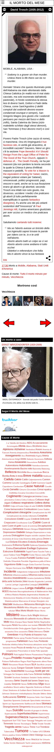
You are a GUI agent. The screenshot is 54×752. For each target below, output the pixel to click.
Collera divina (42, 502)
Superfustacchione (27, 713)
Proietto (16, 657)
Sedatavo (25, 677)
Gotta (31, 564)
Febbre (12, 555)
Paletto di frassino (33, 634)
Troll (38, 727)
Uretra (18, 735)
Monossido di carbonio (25, 618)
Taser (23, 720)
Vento (28, 739)
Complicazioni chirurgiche (17, 512)
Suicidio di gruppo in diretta (36, 710)
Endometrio (7, 545)
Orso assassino (21, 631)
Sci (13, 674)
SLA (33, 664)
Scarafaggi (29, 671)
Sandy (13, 668)
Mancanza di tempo (27, 601)
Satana (37, 667)
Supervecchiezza (16, 717)
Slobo (49, 693)
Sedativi (33, 677)
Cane (33, 482)
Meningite (40, 604)
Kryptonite (39, 581)
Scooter (8, 677)
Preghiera (47, 654)
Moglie (36, 615)
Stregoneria (25, 706)
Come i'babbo (44, 509)
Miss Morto (21, 610)
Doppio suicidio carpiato (35, 535)
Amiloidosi (30, 449)
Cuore (37, 522)
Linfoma (6, 588)
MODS (5, 591)
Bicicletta (21, 472)
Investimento (19, 578)
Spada (48, 697)
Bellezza (10, 472)
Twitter (35, 731)
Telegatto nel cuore (43, 720)
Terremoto (8, 723)
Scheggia (7, 674)
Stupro (9, 710)
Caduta (9, 479)
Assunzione (32, 462)
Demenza (18, 528)
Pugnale (37, 658)
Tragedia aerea (13, 726)
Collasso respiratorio (22, 502)
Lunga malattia (35, 588)
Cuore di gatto (14, 525)
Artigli (17, 459)
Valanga (39, 735)
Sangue (21, 667)
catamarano (36, 743)
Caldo (25, 479)
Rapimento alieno (39, 661)
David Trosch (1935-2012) (27, 9)
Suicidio (17, 710)
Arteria (45, 455)
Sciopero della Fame (24, 674)
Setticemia (32, 684)
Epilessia (34, 545)
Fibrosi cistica (41, 555)
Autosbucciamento (40, 465)
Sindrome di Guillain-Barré (20, 690)
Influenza (7, 575)
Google (25, 564)
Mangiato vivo (43, 601)
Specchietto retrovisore (40, 700)
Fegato (25, 554)
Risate (21, 664)
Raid (29, 661)
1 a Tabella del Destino (16, 443)
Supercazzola (10, 714)
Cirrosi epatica (44, 489)
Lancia (8, 584)
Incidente (10, 571)
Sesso (24, 684)
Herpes (9, 568)
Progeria (7, 658)
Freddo (14, 558)
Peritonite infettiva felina (12, 644)
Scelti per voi (42, 671)
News (15, 625)
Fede (18, 555)
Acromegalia (12, 446)
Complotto (42, 515)
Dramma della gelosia (33, 539)
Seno (17, 680)
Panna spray (19, 638)
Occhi (49, 625)
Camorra (6, 482)
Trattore (25, 727)
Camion (46, 479)
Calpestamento (35, 479)
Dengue (34, 529)
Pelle (36, 641)
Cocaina (21, 493)
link (5, 260)
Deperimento (44, 529)
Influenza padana (20, 575)
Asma (11, 462)
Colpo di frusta (17, 506)
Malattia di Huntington (40, 598)
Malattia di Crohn (23, 598)
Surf (14, 720)
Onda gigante (25, 628)
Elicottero (23, 542)
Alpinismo (8, 449)
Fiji (48, 554)
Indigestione (22, 572)
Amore (38, 449)
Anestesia (34, 452)
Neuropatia (6, 625)
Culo (30, 523)
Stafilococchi (30, 704)
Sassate (29, 667)
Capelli (49, 483)
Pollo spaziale (42, 651)
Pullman (46, 658)
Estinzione (8, 551)
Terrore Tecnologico (22, 724)
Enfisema (17, 545)
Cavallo (48, 486)
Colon (6, 506)
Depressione (9, 532)
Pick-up (36, 648)
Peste (13, 648)
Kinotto (31, 581)
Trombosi (44, 727)
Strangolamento (11, 706)
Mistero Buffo (26, 615)
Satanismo (46, 667)
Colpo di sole (29, 506)
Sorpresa (31, 697)
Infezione (45, 571)
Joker (25, 581)
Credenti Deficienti (40, 519)
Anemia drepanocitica (19, 452)
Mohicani (44, 615)
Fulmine (22, 558)
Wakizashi (20, 743)
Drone (46, 538)
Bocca (46, 472)
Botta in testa (16, 476)
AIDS (29, 443)
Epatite (26, 545)
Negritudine (45, 622)
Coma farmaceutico (13, 509)
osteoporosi (27, 746)
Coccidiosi (30, 493)
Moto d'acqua (16, 622)
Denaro (27, 529)
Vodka (6, 743)
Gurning (46, 564)
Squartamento (17, 704)
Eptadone (42, 545)
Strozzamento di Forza (41, 707)
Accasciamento (40, 443)
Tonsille (47, 724)
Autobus (42, 462)
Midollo (20, 607)
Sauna (7, 671)
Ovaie (46, 631)
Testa (34, 723)
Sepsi (41, 680)
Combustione (30, 509)
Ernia (49, 545)
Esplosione (42, 548)
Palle (45, 635)
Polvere (28, 654)
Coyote (27, 519)
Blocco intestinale (34, 472)
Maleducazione (11, 601)
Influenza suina (36, 575)
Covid (20, 518)
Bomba (5, 476)
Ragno (23, 661)
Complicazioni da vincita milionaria (22, 516)
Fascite (41, 551)
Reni (5, 664)
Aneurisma (46, 452)
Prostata (27, 658)
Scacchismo (17, 671)
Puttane (5, 661)
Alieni (45, 446)
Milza (27, 607)
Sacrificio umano (44, 664)
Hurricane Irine (19, 568)
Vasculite (48, 735)
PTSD (21, 635)
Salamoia (6, 668)
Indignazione (33, 572)
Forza (8, 558)
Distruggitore (18, 535)
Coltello (39, 506)
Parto (31, 641)
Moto (6, 621)
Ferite (31, 555)
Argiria (39, 456)
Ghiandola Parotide (19, 561)
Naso (24, 622)
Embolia (32, 542)
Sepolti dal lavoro (29, 680)
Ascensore (39, 459)
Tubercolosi (9, 731)
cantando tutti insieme (29, 222)
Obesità (42, 625)
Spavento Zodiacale (21, 700)
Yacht (27, 743)
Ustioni (25, 735)
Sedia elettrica (43, 677)
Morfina (39, 619)
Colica (24, 500)
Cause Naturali (34, 486)
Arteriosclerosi (8, 459)
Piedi (42, 648)
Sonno (21, 697)
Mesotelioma (10, 607)
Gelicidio (7, 561)
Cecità (6, 489)
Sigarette (30, 687)
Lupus (49, 588)
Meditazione (18, 604)
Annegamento (13, 455)
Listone (21, 588)
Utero (31, 735)
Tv (30, 731)
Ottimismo (38, 631)
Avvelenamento (12, 468)
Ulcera (46, 731)
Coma (47, 506)
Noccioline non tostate (28, 625)
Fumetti (31, 558)
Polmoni (7, 654)
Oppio (34, 628)
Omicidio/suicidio (11, 628)
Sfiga (41, 683)
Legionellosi (24, 584)
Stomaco (46, 703)
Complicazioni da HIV (41, 512)
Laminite (48, 581)
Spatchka (7, 700)
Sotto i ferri (40, 697)
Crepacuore (10, 522)
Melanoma (29, 604)
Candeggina (25, 483)
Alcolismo (37, 446)
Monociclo (8, 619)
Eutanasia (19, 551)
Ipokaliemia (39, 578)
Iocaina (30, 578)
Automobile (25, 465)
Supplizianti (7, 720)
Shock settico (19, 687)
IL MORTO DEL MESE (27, 3)
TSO (19, 720)
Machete (13, 591)
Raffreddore (14, 661)
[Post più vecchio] (46, 329)
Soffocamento (9, 697)
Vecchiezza (17, 277)
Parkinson (22, 641)
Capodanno (7, 486)
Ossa (30, 631)
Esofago (31, 548)
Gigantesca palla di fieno (40, 561)
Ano (23, 456)
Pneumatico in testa (26, 651)
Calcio (17, 479)
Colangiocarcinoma (32, 496)
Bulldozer (47, 476)
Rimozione (13, 664)
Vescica (35, 739)
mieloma (46, 743)
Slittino (43, 693)
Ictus (29, 567)
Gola (18, 564)
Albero (29, 446)
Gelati (45, 558)
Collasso (31, 500)
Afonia (21, 446)
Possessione (37, 654)
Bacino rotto (26, 468)
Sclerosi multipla (42, 674)
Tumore (21, 731)
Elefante (14, 542)
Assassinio (20, 462)
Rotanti (28, 664)
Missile (30, 610)
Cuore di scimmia (29, 526)
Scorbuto (16, 677)
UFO (41, 731)
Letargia (33, 584)
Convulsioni (10, 519)
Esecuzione (19, 548)
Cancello (15, 483)
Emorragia (42, 541)
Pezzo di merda (24, 647)
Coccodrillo (40, 493)
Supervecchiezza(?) (39, 717)
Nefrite (37, 622)
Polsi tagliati (19, 654)
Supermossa (43, 714)
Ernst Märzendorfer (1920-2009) (22, 344)
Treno (32, 727)
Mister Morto (39, 611)
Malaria (15, 594)
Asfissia (48, 459)
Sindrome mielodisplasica (21, 693)
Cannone (41, 483)
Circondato (32, 489)
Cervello (14, 489)
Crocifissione (21, 523)
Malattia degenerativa (28, 594)
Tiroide (40, 724)
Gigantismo (10, 564)
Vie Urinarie (44, 739)
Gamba (39, 558)
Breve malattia (33, 475)
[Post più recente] (9, 329)
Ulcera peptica (8, 735)
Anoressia (30, 455)
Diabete (20, 532)
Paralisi (28, 638)
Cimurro (22, 489)
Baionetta (37, 469)
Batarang (46, 469)
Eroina (9, 548)
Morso (47, 618)
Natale (30, 622)
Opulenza (41, 628)
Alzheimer (19, 449)
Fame (34, 551)
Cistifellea (13, 493)
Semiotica (9, 681)
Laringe (15, 584)
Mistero (12, 614)
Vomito (13, 743)
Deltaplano (7, 529)
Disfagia (29, 532)
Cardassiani (18, 486)
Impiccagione (41, 568)
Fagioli (29, 551)
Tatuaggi (30, 720)
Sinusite (36, 693)
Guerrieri (38, 564)
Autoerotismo (12, 465)
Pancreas (7, 638)
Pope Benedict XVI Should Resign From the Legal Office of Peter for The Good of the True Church (26, 154)
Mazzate (7, 604)
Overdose (12, 634)
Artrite (23, 459)
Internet (47, 575)
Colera (18, 500)
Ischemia (17, 581)
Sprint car (6, 704)
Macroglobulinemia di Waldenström (32, 591)
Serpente (16, 684)
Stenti (38, 704)
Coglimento (13, 496)
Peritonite (43, 641)
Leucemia (43, 584)
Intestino (8, 578)
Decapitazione (45, 525)
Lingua (15, 588)
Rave (49, 661)
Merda (48, 604)
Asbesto (30, 459)
